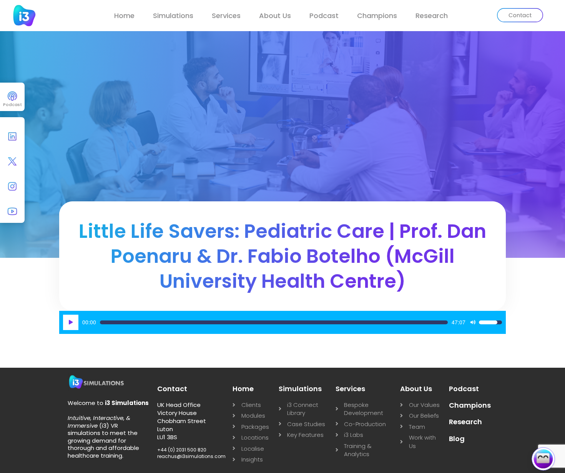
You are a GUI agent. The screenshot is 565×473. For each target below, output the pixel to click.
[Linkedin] (12, 138)
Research (431, 15)
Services (226, 15)
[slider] (273, 322)
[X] (12, 163)
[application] (282, 322)
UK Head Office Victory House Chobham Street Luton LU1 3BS (181, 421)
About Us (275, 15)
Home (124, 15)
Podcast (324, 15)
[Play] (70, 322)
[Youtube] (12, 213)
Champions (377, 15)
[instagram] (12, 188)
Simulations (173, 15)
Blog (457, 438)
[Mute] (472, 322)
